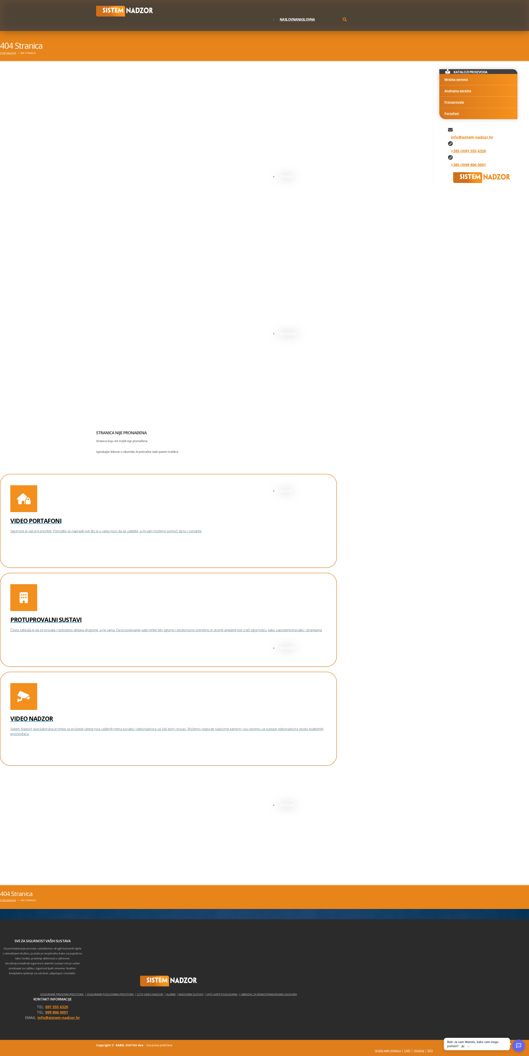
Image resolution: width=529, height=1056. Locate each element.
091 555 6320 (56, 1006)
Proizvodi (288, 333)
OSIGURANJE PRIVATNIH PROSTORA (62, 994)
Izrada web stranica (388, 1050)
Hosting (419, 1050)
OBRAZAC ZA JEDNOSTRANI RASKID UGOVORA (268, 994)
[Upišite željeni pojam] (345, 20)
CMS (407, 1050)
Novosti (287, 648)
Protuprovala (454, 102)
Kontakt (287, 805)
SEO (430, 1050)
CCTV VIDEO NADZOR (149, 994)
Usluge (286, 491)
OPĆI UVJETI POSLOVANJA (222, 994)
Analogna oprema (457, 91)
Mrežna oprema (456, 79)
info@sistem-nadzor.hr (59, 1017)
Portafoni (451, 113)
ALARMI (171, 994)
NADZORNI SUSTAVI (190, 994)
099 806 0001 (56, 1012)
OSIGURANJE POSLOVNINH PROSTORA (110, 994)
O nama (286, 176)
